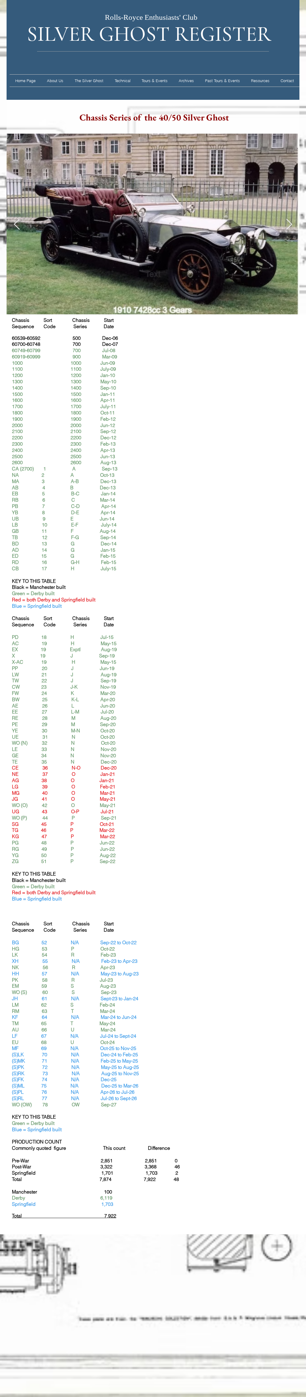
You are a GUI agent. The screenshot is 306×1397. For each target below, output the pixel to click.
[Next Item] (289, 224)
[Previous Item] (16, 224)
